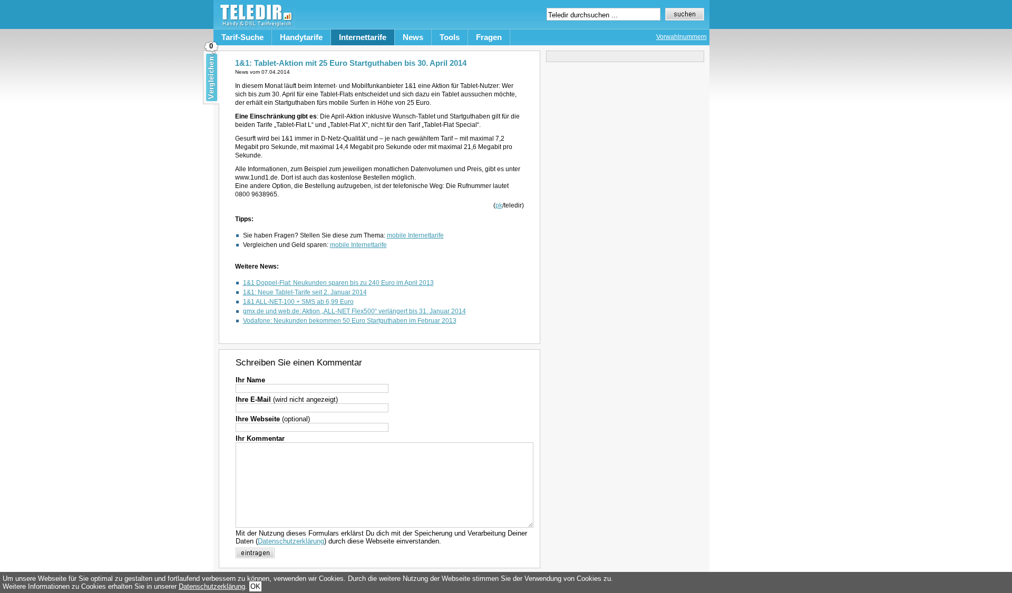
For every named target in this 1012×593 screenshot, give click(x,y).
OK (255, 586)
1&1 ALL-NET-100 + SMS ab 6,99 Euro (298, 301)
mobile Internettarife (415, 235)
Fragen (489, 37)
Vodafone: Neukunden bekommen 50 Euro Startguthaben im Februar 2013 (349, 320)
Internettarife (362, 37)
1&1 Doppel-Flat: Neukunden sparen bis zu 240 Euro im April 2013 (338, 282)
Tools (450, 37)
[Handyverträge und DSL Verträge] (254, 27)
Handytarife (301, 37)
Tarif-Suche (242, 37)
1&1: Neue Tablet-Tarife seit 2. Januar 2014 (305, 292)
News (413, 37)
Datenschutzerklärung (291, 541)
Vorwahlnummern (681, 37)
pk (498, 205)
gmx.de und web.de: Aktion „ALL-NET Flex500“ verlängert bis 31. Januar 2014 (354, 311)
